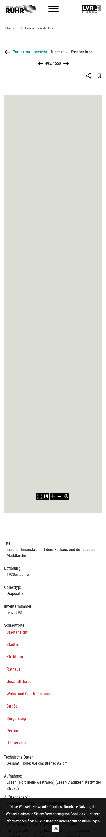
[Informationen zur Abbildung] (66, 496)
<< (40, 63)
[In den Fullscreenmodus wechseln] (39, 496)
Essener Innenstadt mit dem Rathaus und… (40, 28)
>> (65, 63)
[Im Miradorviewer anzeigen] (46, 496)
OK (56, 828)
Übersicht (11, 28)
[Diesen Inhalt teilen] (89, 75)
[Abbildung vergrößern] (53, 496)
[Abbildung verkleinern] (59, 496)
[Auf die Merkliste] (99, 75)
